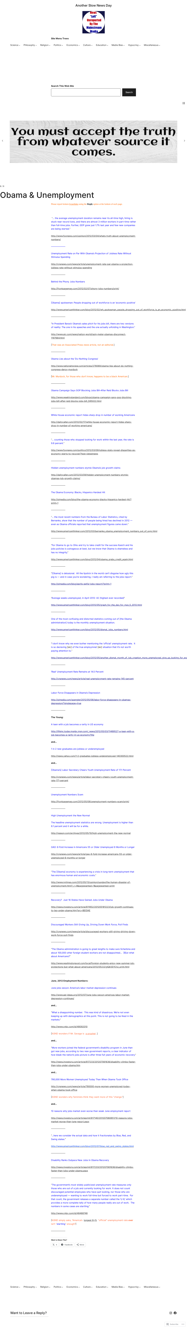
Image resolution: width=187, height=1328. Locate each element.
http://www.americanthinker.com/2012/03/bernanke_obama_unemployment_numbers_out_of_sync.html (104, 531)
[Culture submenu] (92, 45)
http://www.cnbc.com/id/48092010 (69, 1026)
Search (129, 92)
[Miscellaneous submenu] (159, 45)
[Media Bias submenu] (124, 45)
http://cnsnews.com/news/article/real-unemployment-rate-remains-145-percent (92, 678)
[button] (2, 141)
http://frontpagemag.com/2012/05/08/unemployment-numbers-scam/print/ (90, 801)
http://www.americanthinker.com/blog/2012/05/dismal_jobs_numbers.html (89, 629)
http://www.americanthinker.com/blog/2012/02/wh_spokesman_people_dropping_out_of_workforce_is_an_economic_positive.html (118, 309)
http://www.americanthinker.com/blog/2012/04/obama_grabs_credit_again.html (92, 559)
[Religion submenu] (49, 45)
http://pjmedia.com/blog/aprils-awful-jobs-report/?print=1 (81, 584)
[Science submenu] (19, 45)
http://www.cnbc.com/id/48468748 (69, 1213)
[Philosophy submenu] (36, 45)
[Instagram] (170, 1313)
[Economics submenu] (79, 45)
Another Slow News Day (93, 5)
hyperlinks (73, 204)
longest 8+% (90, 1220)
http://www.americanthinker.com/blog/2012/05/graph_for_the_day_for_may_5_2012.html (96, 605)
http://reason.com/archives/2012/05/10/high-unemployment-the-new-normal (91, 833)
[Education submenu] (107, 45)
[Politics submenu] (62, 45)
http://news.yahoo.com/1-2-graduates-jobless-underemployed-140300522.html (92, 756)
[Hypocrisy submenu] (140, 45)
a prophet (91, 1033)
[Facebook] (175, 1313)
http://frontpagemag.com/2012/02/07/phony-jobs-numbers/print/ (85, 288)
